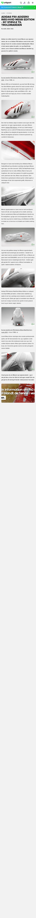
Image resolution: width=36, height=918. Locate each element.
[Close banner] (34, 7)
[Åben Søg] (21, 2)
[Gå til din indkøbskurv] (29, 3)
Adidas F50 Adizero (11, 127)
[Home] (6, 3)
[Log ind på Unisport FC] (25, 3)
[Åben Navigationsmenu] (33, 3)
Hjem (3, 13)
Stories (9, 13)
